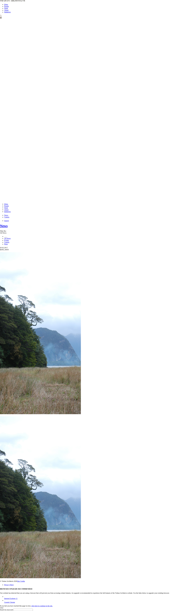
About (6, 10)
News (6, 215)
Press (6, 244)
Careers (6, 217)
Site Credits (21, 581)
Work (6, 8)
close (1, 608)
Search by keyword (6, 610)
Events (6, 240)
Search (6, 221)
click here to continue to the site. (42, 606)
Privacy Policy (9, 585)
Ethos (6, 4)
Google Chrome (9, 602)
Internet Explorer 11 (10, 598)
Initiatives (7, 12)
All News (7, 238)
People (6, 6)
